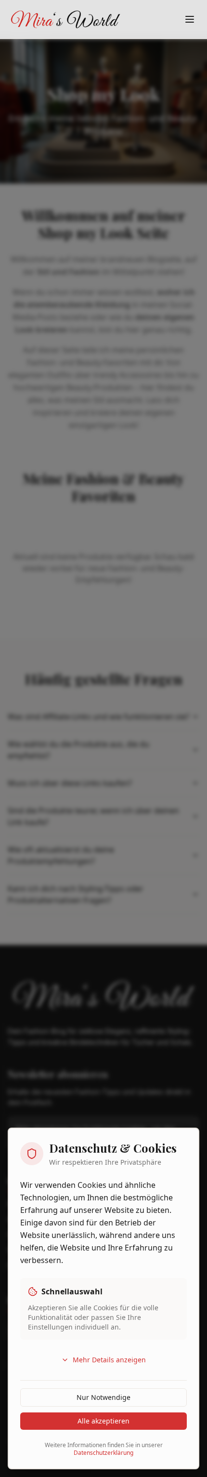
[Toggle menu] (189, 19)
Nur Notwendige (103, 1397)
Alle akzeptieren (103, 1420)
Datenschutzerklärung (103, 1453)
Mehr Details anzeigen (109, 1359)
